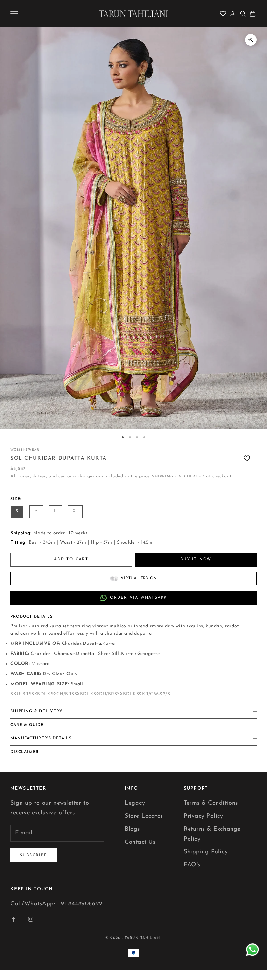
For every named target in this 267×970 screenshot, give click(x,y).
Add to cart (71, 559)
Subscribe (33, 855)
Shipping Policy (206, 852)
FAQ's (192, 865)
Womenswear (24, 450)
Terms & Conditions (211, 803)
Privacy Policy (203, 816)
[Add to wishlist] (247, 458)
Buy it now (196, 559)
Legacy (135, 803)
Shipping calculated (178, 476)
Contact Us (140, 842)
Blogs (132, 829)
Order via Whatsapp (138, 597)
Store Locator (144, 816)
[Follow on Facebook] (13, 919)
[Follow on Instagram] (30, 919)
